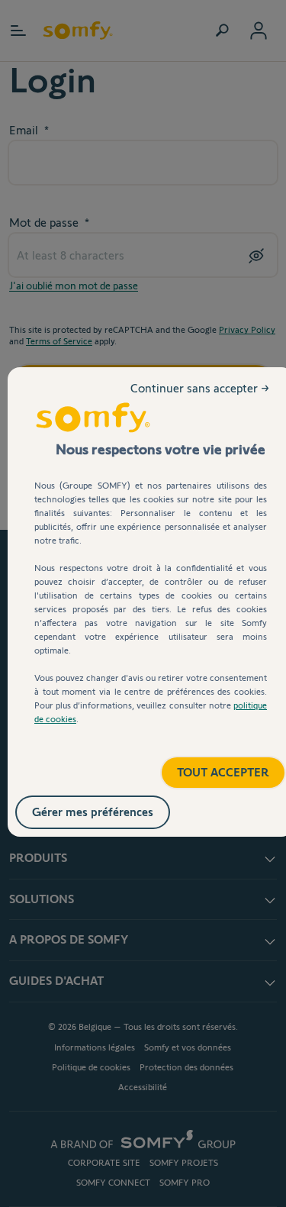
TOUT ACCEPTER (207, 766)
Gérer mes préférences (108, 808)
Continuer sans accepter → (201, 400)
